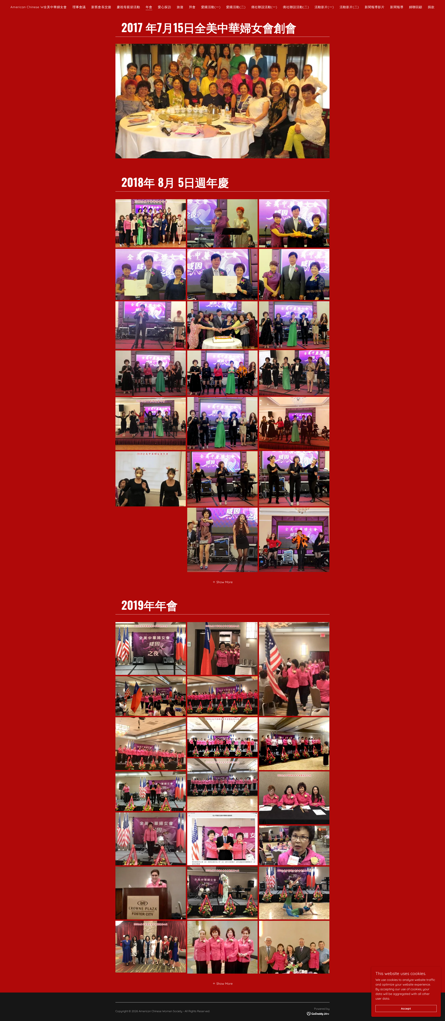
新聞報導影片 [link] (375, 7)
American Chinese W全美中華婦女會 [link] (38, 7)
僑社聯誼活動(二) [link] (296, 7)
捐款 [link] (431, 7)
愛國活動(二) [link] (236, 7)
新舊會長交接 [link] (101, 7)
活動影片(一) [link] (324, 7)
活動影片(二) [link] (349, 7)
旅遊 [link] (180, 7)
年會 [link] (149, 7)
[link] (318, 1013)
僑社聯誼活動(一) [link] (264, 7)
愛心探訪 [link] (164, 7)
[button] (222, 582)
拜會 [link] (192, 7)
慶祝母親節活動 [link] (128, 7)
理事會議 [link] (79, 7)
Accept (406, 1008)
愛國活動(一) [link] (211, 7)
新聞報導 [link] (396, 7)
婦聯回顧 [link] (415, 7)
